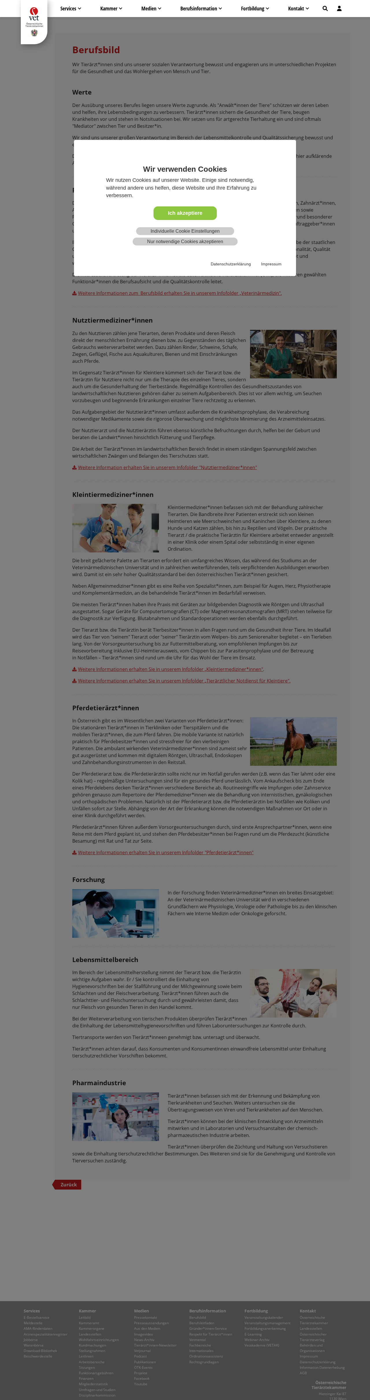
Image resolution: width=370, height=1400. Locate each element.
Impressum (271, 264)
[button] (325, 8)
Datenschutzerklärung (231, 264)
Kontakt (296, 8)
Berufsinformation (198, 8)
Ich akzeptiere (185, 213)
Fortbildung (252, 8)
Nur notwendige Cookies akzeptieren (185, 241)
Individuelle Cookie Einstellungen (185, 231)
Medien (148, 8)
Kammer (108, 8)
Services (68, 8)
